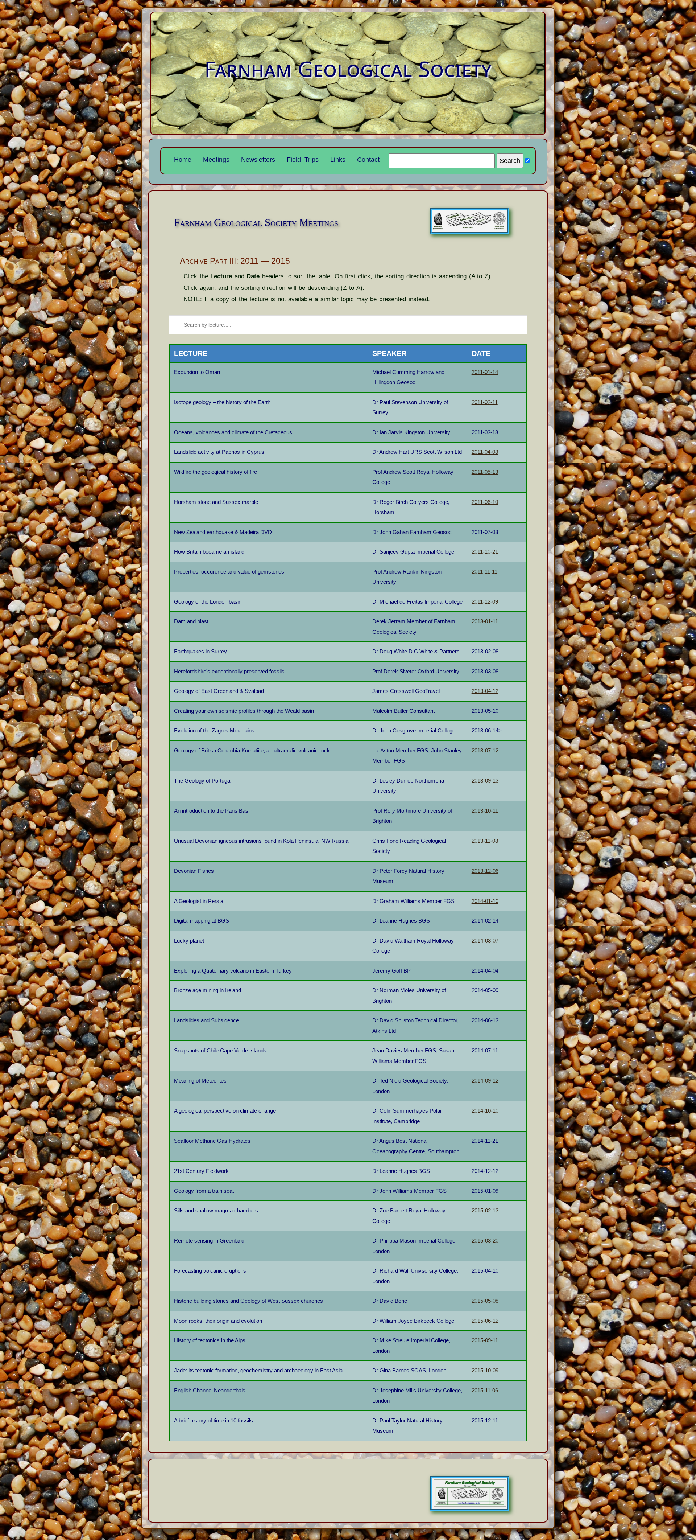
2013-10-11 (485, 811)
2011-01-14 (485, 372)
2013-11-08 (485, 841)
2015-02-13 (485, 1210)
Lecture (190, 353)
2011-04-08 (485, 452)
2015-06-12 (485, 1321)
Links (337, 159)
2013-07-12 (485, 750)
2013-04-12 (485, 691)
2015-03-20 (485, 1240)
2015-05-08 (485, 1301)
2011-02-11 (485, 402)
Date (481, 353)
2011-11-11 (484, 571)
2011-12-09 (485, 602)
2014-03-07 (485, 940)
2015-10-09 (485, 1370)
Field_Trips (303, 159)
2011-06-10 (485, 502)
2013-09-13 (485, 780)
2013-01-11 (485, 621)
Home (182, 159)
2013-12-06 (485, 871)
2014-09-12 (485, 1080)
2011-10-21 (485, 552)
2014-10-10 (485, 1111)
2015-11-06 (485, 1390)
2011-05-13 (485, 472)
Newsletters (258, 159)
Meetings (216, 159)
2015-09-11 (485, 1340)
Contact (368, 159)
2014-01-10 (485, 901)
